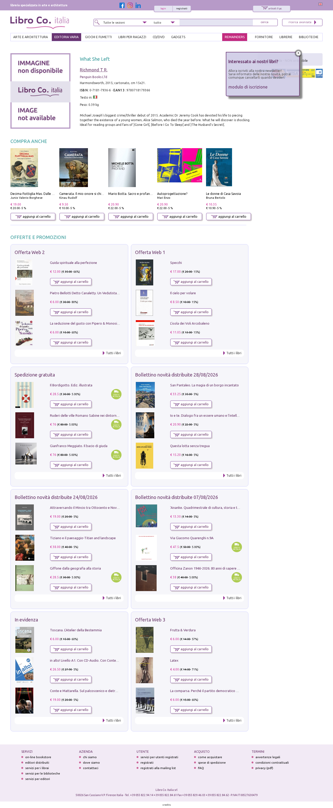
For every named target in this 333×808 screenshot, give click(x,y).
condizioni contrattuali (272, 762)
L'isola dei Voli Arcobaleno (189, 323)
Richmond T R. (93, 69)
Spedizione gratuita (35, 374)
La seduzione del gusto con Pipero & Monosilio (85, 323)
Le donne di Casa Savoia (223, 193)
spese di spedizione (212, 762)
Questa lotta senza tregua (190, 446)
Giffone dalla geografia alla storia (75, 568)
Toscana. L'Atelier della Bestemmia (76, 630)
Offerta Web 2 (30, 252)
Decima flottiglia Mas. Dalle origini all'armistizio (45, 193)
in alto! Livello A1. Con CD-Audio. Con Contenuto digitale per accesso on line (107, 660)
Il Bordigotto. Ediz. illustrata (71, 385)
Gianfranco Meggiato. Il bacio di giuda (78, 446)
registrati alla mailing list (158, 768)
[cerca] (264, 22)
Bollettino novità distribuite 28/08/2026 (176, 374)
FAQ (201, 768)
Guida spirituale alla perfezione (73, 262)
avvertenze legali (267, 757)
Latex (174, 660)
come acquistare (210, 757)
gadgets (178, 37)
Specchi (176, 262)
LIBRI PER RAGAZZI (132, 37)
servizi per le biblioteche (42, 773)
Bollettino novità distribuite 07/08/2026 (176, 497)
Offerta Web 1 (150, 252)
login (163, 8)
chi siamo (90, 757)
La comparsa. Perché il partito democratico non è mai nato (214, 691)
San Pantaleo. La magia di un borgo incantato (204, 385)
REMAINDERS (235, 37)
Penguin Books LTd (93, 77)
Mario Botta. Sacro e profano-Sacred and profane (145, 193)
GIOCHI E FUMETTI (98, 37)
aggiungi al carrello (36, 216)
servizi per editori (37, 778)
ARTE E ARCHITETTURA (30, 37)
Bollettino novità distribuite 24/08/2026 (56, 497)
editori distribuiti (37, 762)
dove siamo (91, 762)
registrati (181, 8)
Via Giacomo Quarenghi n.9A (192, 538)
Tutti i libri (113, 353)
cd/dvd (159, 37)
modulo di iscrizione (248, 86)
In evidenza (26, 619)
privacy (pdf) (264, 768)
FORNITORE (264, 37)
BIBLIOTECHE (308, 37)
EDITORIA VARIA (66, 37)
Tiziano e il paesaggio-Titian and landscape (83, 538)
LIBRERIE (285, 37)
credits (167, 804)
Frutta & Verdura (183, 630)
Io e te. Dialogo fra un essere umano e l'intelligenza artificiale (216, 415)
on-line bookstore (38, 757)
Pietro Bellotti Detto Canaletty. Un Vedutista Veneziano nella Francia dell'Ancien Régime (116, 293)
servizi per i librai (37, 768)
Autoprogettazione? (172, 193)
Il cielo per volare (183, 293)
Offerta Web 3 (150, 619)
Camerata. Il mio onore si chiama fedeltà (89, 193)
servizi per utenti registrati (159, 757)
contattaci (90, 768)
